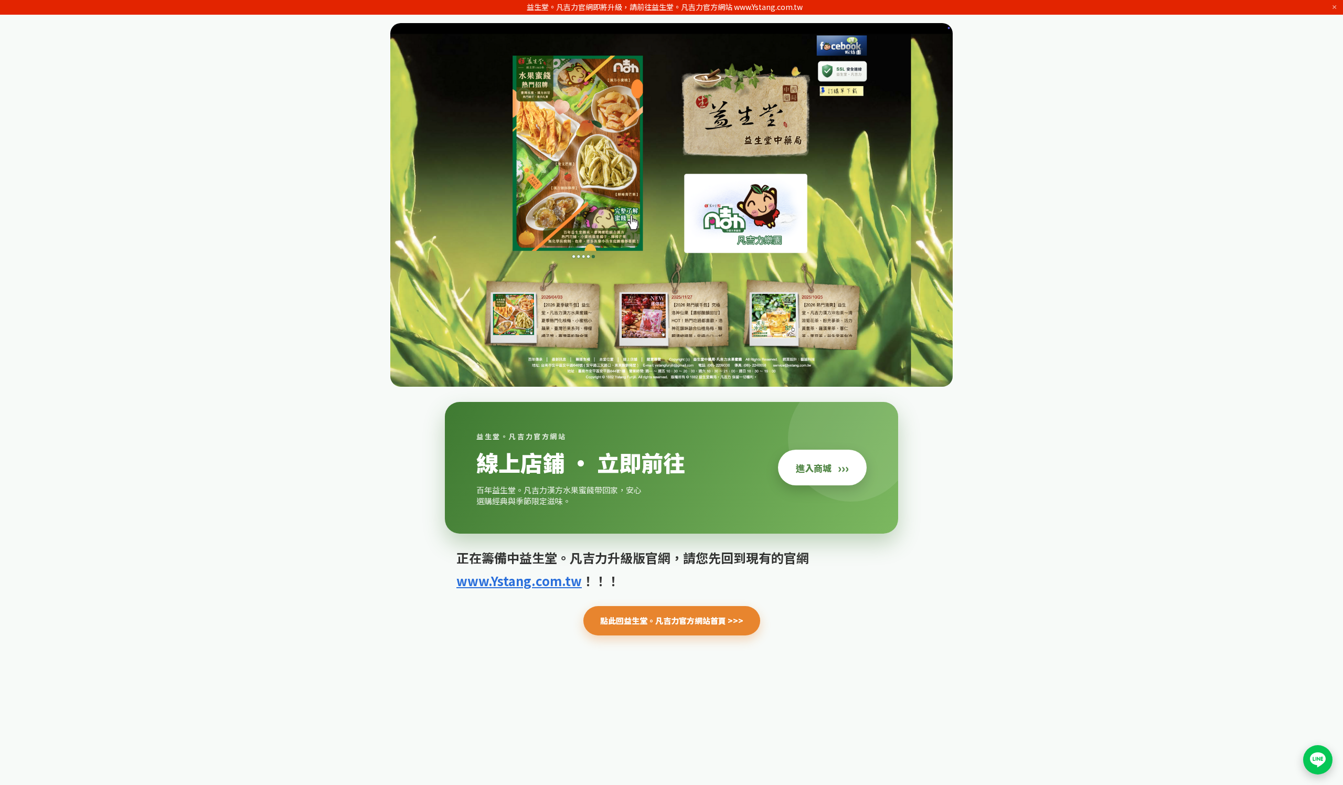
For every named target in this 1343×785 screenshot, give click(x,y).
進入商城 (822, 467)
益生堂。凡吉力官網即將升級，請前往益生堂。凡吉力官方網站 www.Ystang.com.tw (665, 7)
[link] (671, 468)
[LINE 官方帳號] (1318, 760)
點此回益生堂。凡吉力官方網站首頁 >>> (671, 620)
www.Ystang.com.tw (519, 580)
